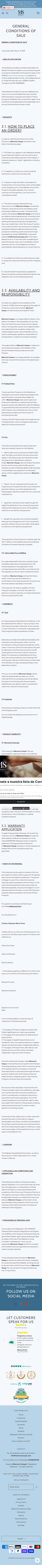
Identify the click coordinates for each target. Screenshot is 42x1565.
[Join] (37, 1487)
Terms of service (21, 1519)
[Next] (39, 4)
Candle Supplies (21, 1421)
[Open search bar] (8, 13)
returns (21, 1515)
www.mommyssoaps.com (17, 75)
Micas (21, 1428)
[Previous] (2, 4)
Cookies (21, 1505)
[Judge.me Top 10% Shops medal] (36, 1375)
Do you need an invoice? (21, 1441)
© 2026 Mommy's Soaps (15, 1558)
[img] (21, 1325)
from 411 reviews (21, 1328)
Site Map (21, 1525)
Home (21, 1415)
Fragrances (21, 1418)
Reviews (21, 1438)
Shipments (21, 1512)
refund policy (21, 1522)
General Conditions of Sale (21, 1509)
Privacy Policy (21, 1502)
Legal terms (21, 1499)
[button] (8, 8)
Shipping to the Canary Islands (21, 1434)
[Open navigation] (3, 13)
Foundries (21, 1425)
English (20, 1539)
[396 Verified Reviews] (21, 1404)
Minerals (21, 1431)
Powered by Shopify (28, 1558)
